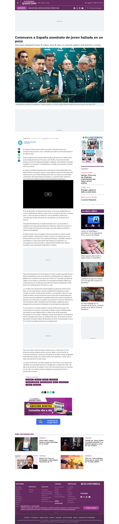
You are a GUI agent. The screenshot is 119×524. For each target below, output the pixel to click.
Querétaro (30, 379)
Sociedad (18, 487)
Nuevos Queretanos (47, 501)
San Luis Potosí (59, 487)
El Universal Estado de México (60, 495)
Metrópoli (18, 496)
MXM (39, 2)
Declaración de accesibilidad (87, 517)
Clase (69, 491)
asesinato (37, 384)
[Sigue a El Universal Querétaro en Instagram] (80, 8)
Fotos (47, 2)
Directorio (27, 517)
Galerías (31, 489)
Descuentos (71, 502)
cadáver (29, 384)
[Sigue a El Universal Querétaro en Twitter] (77, 8)
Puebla (57, 491)
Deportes (18, 500)
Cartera (18, 494)
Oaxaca (57, 489)
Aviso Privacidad (67, 517)
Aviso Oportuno (33, 8)
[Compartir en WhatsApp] (19, 155)
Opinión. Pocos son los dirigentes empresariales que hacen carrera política (88, 179)
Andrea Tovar (85, 187)
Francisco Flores (87, 172)
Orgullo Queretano (47, 493)
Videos (43, 2)
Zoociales (44, 499)
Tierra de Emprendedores (46, 496)
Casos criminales (46, 382)
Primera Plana (55, 8)
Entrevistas (45, 489)
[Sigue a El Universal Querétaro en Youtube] (83, 8)
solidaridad (53, 379)
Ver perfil (27, 143)
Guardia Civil (63, 382)
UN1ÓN (70, 494)
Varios (56, 512)
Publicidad (59, 517)
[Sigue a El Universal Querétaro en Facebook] (75, 8)
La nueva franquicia (88, 200)
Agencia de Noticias (44, 8)
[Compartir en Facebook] (19, 149)
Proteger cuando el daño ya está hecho (88, 191)
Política (18, 492)
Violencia (51, 517)
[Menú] (18, 3)
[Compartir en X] (19, 152)
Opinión (84, 168)
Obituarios (71, 500)
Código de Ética (43, 517)
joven (55, 382)
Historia (75, 517)
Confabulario (71, 496)
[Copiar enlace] (19, 161)
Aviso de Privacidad (69, 509)
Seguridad (19, 489)
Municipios (19, 498)
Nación (18, 491)
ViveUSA (70, 492)
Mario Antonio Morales (89, 197)
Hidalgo (57, 492)
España (45, 379)
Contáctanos (34, 517)
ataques (38, 379)
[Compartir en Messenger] (19, 158)
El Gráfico (70, 487)
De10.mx (70, 489)
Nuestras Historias (47, 491)
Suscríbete (21, 8)
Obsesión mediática (32, 382)
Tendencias (26, 138)
